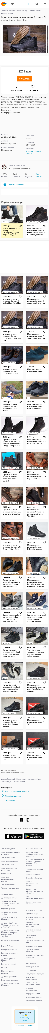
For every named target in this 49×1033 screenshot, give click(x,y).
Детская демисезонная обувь (35, 897)
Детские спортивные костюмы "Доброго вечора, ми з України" (10, 933)
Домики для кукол (8, 898)
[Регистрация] (36, 3)
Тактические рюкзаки (10, 888)
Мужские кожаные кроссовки (33, 931)
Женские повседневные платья (7, 879)
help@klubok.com (33, 994)
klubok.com (4, 4)
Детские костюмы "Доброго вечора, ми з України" (10, 903)
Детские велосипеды (10, 940)
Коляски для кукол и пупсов (10, 954)
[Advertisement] (24, 60)
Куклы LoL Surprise (34, 878)
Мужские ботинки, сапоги (33, 152)
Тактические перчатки (31, 936)
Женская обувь (7, 865)
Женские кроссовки (34, 849)
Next (47, 39)
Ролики (4, 968)
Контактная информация (31, 978)
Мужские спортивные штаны (35, 942)
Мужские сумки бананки (32, 951)
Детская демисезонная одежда (32, 883)
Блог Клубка (31, 970)
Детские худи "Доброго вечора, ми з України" (34, 891)
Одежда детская (8, 909)
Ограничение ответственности (33, 984)
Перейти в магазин (16, 185)
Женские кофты (8, 885)
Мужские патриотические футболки (32, 924)
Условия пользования (31, 989)
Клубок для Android (34, 1001)
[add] (28, 3)
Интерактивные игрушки (8, 972)
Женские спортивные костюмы (10, 853)
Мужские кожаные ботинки (12, 772)
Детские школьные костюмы (9, 919)
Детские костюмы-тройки (9, 913)
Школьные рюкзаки (9, 980)
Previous (1, 39)
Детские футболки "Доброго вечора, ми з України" (10, 925)
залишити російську (24, 1025)
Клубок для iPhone (34, 997)
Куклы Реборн (7, 946)
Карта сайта (31, 963)
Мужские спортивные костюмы (35, 918)
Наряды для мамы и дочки (34, 870)
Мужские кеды (32, 913)
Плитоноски (6, 874)
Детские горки (7, 894)
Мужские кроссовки (34, 910)
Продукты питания (9, 950)
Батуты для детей (8, 964)
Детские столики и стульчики (33, 903)
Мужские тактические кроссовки (35, 956)
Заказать (24, 79)
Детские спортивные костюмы (10, 985)
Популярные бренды (35, 974)
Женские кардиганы (9, 861)
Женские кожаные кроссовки (9, 869)
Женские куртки (8, 849)
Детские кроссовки (9, 976)
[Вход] (45, 3)
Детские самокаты (33, 874)
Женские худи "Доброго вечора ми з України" (34, 854)
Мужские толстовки (34, 946)
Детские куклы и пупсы (8, 960)
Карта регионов (32, 967)
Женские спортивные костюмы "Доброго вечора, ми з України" (35, 863)
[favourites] (12, 3)
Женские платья (8, 858)
